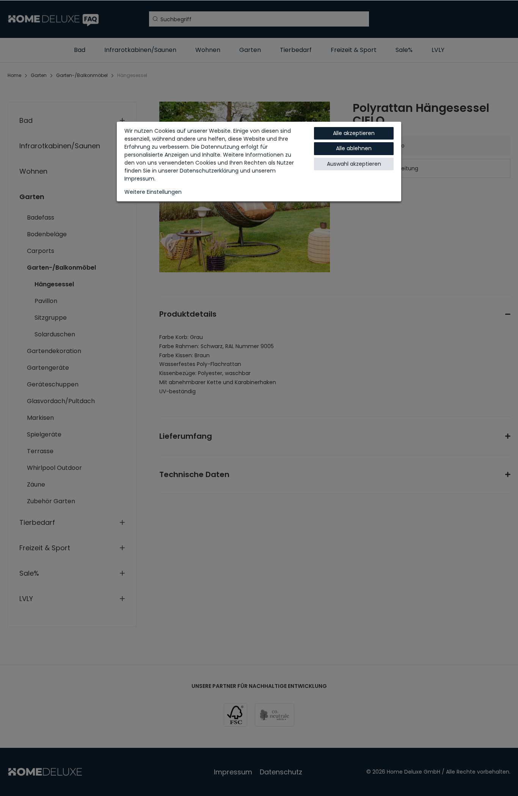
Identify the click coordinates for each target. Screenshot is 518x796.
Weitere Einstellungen (153, 192)
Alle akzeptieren (354, 133)
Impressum (139, 178)
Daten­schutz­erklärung (209, 170)
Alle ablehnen (354, 148)
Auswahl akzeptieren (354, 164)
